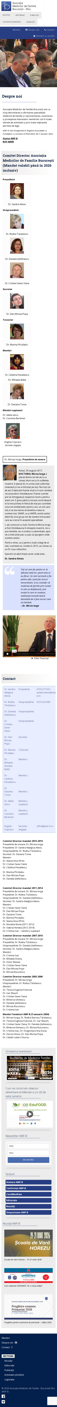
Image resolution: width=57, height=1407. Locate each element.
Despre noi (33, 29)
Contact (50, 29)
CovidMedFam (14, 1194)
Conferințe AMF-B (16, 1188)
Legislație (9, 1379)
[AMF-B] (28, 6)
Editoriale (11, 1200)
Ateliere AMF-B (14, 1182)
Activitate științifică (14, 1374)
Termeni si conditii (45, 36)
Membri (16, 29)
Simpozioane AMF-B (17, 1212)
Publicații (9, 1370)
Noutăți (10, 1206)
